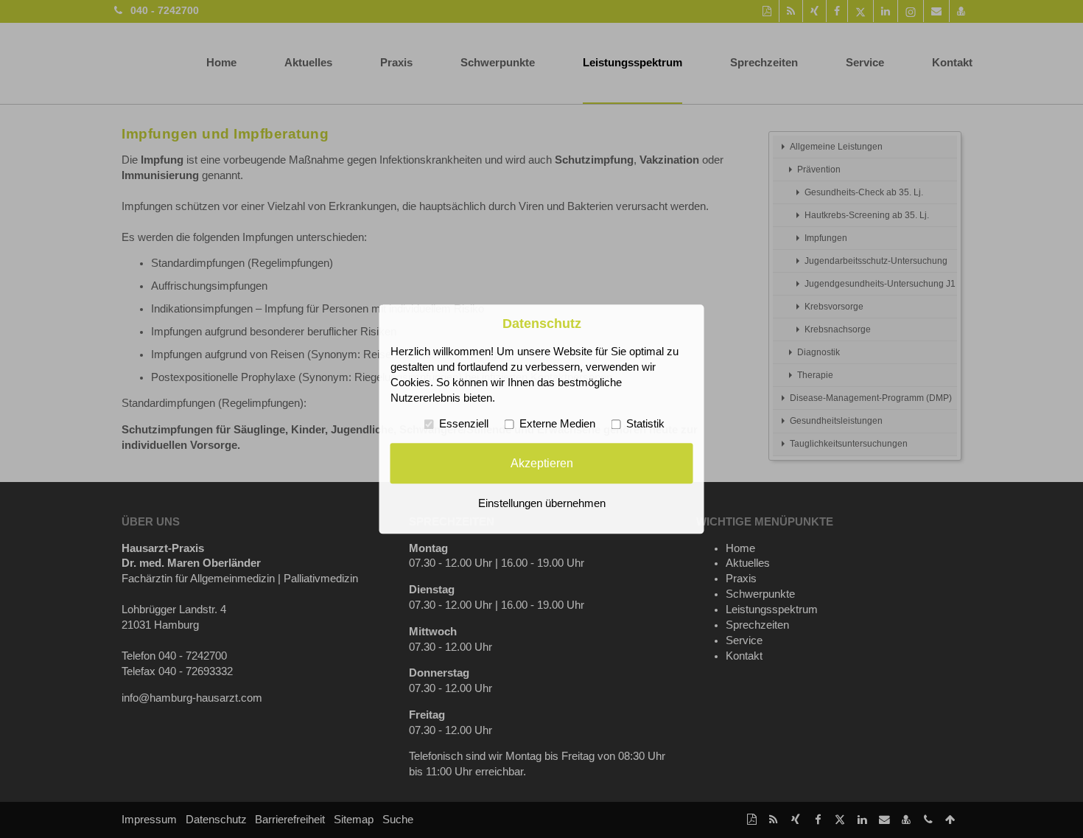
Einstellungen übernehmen (542, 503)
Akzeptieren (542, 462)
